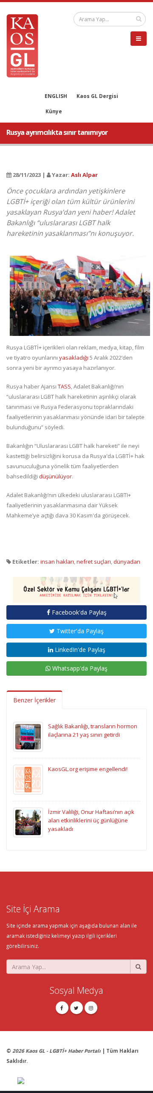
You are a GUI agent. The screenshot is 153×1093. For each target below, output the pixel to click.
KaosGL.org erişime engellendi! (88, 769)
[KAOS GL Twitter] (76, 1007)
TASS (64, 386)
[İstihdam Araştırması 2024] (76, 586)
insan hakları (57, 561)
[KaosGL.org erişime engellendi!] (28, 779)
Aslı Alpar (84, 175)
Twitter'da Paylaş (79, 631)
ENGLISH (56, 95)
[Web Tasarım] (82, 1081)
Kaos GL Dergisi (97, 95)
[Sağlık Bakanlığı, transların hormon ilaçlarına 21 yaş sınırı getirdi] (28, 736)
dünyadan (126, 561)
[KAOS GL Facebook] (62, 1007)
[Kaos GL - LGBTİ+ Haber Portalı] (25, 45)
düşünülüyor (55, 476)
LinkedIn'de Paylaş (79, 650)
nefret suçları (93, 561)
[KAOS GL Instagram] (91, 1007)
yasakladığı (73, 357)
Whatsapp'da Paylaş (79, 668)
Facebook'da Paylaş (78, 612)
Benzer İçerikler (34, 700)
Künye (53, 111)
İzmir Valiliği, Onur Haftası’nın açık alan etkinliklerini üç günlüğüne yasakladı (91, 820)
